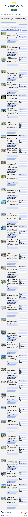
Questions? (14, 55)
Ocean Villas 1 (9, 305)
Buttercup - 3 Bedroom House (11, 187)
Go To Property (9, 54)
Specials (10, 14)
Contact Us (25, 15)
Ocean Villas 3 (9, 57)
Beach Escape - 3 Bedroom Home (12, 148)
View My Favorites (10, 55)
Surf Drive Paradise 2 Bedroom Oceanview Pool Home (11, 497)
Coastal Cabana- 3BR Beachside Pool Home (12, 226)
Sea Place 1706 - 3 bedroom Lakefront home (11, 420)
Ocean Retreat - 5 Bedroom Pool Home (12, 280)
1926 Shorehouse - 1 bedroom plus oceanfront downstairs (12, 95)
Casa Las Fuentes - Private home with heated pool (12, 213)
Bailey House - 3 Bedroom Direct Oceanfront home (12, 135)
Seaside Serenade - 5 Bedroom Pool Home (12, 446)
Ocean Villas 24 (9, 355)
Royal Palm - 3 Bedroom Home (11, 393)
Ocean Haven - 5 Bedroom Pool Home (11, 266)
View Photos (3, 48)
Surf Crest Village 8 (10, 484)
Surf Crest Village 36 (10, 82)
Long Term (23, 15)
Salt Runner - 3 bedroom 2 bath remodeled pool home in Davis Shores (11, 406)
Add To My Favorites (14, 54)
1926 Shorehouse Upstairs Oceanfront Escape (11, 109)
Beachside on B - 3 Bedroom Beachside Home (11, 161)
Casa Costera (9, 200)
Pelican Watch (9, 380)
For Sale (7, 15)
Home (2, 14)
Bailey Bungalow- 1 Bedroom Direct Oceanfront (12, 122)
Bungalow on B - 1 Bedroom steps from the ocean (12, 174)
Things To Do (13, 15)
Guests (14, 10)
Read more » (8, 76)
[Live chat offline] (25, 515)
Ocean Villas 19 (9, 342)
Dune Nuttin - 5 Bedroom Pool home (12, 32)
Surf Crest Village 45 (10, 471)
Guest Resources (16, 15)
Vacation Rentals (4, 15)
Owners (14, 9)
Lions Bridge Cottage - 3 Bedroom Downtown (12, 253)
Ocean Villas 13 (9, 44)
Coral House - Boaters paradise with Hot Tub (12, 240)
